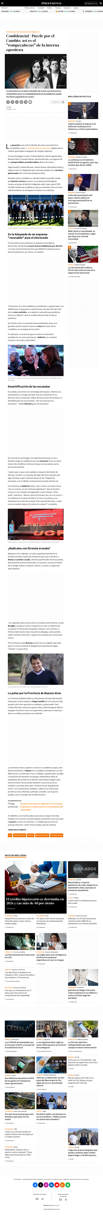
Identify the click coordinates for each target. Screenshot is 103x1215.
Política (49, 8)
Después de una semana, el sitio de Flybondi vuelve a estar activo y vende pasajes (19, 921)
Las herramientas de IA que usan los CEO (20, 956)
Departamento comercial (63, 1195)
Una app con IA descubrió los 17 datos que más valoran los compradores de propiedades (18, 993)
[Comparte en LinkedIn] (21, 102)
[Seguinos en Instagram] (46, 1185)
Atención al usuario (39, 1194)
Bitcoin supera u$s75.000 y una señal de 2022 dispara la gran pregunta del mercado (81, 1080)
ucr (10, 835)
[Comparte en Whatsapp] (17, 102)
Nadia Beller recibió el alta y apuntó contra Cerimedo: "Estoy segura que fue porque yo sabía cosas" (18, 1153)
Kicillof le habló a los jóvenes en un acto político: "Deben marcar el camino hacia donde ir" (51, 1117)
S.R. (10, 107)
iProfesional (10, 32)
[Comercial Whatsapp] (66, 1199)
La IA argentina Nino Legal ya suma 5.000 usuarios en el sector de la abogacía (51, 1045)
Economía (41, 8)
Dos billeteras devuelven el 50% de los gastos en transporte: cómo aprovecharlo (19, 1081)
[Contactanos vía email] (37, 1199)
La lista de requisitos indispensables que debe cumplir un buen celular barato (82, 1045)
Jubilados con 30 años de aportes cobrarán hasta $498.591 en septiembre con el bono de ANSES (82, 921)
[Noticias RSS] (62, 1185)
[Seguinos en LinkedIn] (51, 1185)
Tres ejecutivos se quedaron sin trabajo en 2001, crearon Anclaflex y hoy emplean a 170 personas (20, 975)
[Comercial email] (60, 1199)
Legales (76, 8)
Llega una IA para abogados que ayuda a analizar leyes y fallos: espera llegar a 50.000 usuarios (82, 1153)
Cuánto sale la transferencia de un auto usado (82, 901)
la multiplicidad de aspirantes (38, 148)
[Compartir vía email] (30, 102)
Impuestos (67, 8)
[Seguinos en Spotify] (67, 1185)
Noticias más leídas (15, 855)
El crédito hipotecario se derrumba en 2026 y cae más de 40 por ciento (35, 901)
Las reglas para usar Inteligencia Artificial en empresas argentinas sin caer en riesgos (51, 957)
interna (30, 835)
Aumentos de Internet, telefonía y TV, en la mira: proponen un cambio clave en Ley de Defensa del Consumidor (41, 807)
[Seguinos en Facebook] (35, 1185)
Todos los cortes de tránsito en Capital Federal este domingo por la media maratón (19, 1134)
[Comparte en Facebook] (8, 102)
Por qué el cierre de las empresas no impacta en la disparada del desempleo (50, 921)
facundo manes (56, 835)
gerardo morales (42, 835)
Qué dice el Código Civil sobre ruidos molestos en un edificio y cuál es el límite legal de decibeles (82, 994)
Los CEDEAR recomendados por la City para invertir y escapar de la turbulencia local (19, 1045)
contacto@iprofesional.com (51, 1209)
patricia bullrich (19, 835)
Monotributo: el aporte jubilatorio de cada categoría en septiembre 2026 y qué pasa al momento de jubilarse (83, 886)
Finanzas (58, 8)
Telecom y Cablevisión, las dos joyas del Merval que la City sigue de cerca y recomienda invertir (50, 1081)
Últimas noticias (30, 8)
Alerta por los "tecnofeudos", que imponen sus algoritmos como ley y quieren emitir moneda (83, 1062)
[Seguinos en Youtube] (56, 1185)
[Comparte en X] (12, 102)
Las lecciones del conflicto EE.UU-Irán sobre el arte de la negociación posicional (81, 270)
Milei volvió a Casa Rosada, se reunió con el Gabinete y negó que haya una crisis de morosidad (81, 235)
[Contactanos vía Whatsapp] (42, 1199)
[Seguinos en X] (40, 1185)
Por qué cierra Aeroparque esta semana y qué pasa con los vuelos (19, 1117)
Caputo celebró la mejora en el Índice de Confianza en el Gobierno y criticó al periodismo (83, 127)
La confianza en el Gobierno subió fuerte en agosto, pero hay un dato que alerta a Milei (83, 162)
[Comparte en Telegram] (26, 102)
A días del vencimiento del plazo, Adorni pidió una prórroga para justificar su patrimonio (80, 199)
